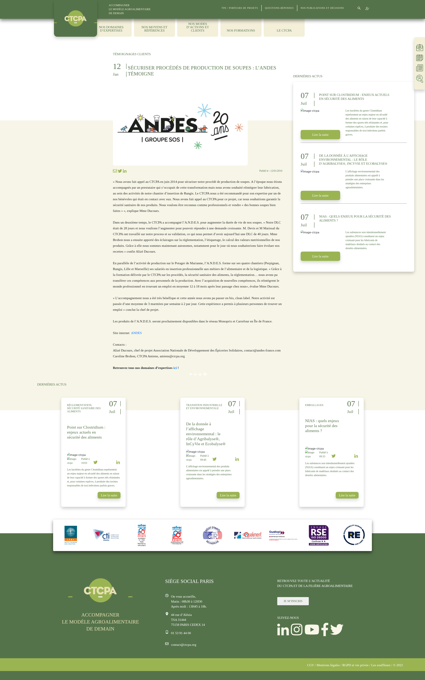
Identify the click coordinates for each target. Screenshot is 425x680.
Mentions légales (328, 665)
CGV (310, 665)
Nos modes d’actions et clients (197, 27)
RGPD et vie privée (355, 665)
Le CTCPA (284, 30)
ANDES (137, 333)
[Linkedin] (195, 374)
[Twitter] (190, 374)
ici (175, 368)
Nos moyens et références (154, 28)
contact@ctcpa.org (183, 644)
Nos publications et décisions (322, 8)
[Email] (200, 374)
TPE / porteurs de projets (240, 8)
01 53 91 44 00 (181, 633)
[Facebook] (205, 374)
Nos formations (241, 30)
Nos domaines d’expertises (111, 28)
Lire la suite (320, 134)
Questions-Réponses (279, 8)
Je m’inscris (293, 601)
